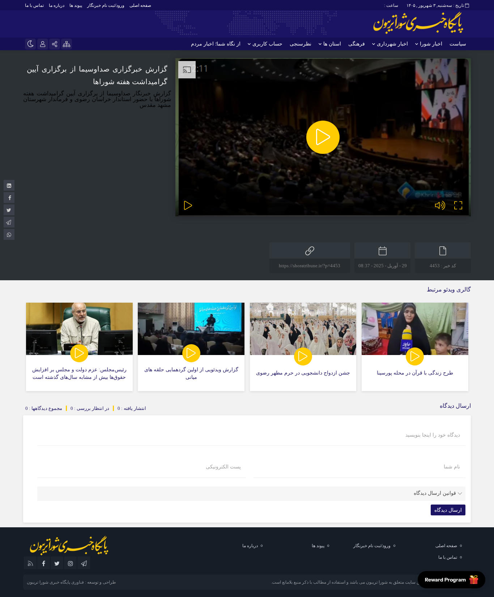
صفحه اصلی (140, 5)
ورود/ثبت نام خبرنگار (105, 5)
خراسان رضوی (92, 99)
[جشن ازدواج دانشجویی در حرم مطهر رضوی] (303, 347)
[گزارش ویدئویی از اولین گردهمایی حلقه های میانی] (191, 347)
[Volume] (440, 205)
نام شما (452, 467)
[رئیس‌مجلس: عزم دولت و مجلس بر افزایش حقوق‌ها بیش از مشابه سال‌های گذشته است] (79, 347)
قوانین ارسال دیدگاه (435, 493)
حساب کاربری (267, 44)
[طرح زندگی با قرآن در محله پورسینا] (415, 347)
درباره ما (56, 5)
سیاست (458, 44)
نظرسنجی (300, 44)
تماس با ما (34, 5)
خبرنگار (141, 93)
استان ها (332, 44)
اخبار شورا (431, 44)
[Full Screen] (458, 205)
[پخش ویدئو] (322, 137)
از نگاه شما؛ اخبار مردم (215, 44)
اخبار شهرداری (392, 44)
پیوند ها (75, 5)
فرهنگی (356, 44)
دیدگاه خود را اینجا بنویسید (432, 435)
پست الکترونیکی (223, 467)
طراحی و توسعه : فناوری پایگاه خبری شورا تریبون (71, 582)
